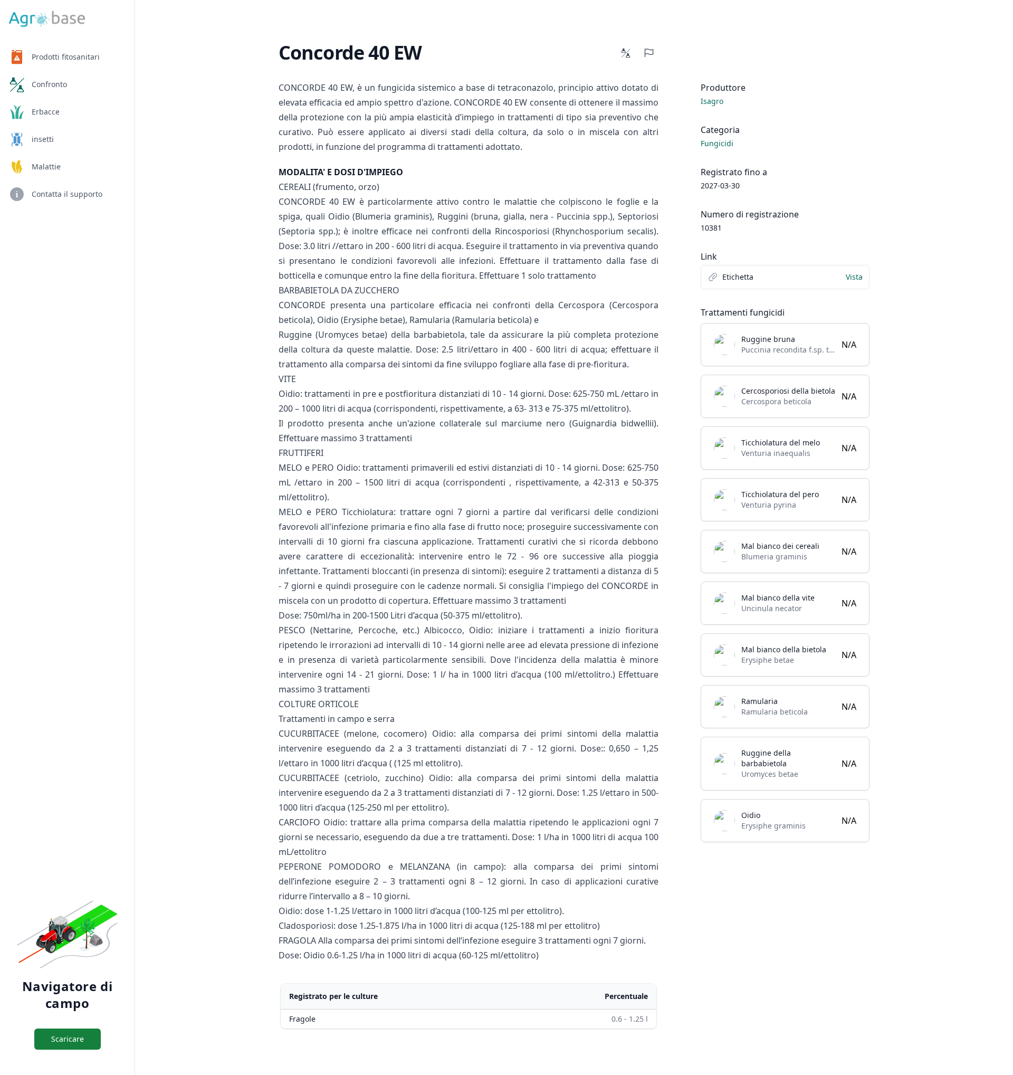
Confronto (49, 84)
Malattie (46, 166)
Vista (854, 277)
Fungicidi (717, 143)
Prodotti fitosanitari (66, 57)
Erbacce (46, 112)
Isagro (712, 101)
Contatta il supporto (67, 194)
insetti (43, 139)
